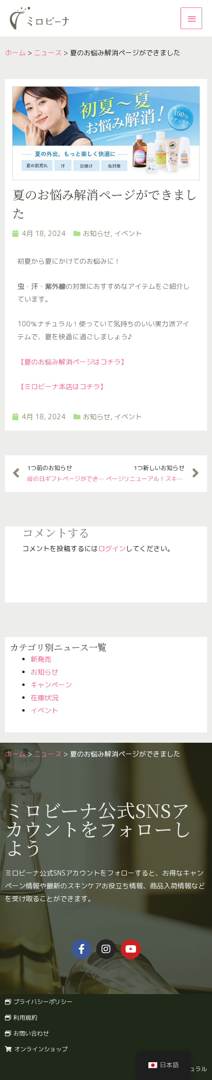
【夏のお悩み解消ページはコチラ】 (72, 361)
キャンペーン (51, 684)
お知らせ (44, 672)
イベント (44, 710)
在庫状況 (44, 697)
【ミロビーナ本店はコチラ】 (62, 386)
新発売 (41, 659)
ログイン (112, 548)
